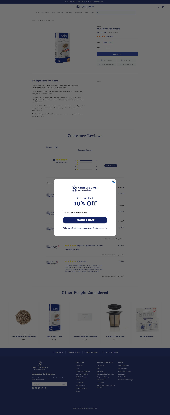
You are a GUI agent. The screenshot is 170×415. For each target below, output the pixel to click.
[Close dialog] (113, 181)
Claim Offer (85, 220)
